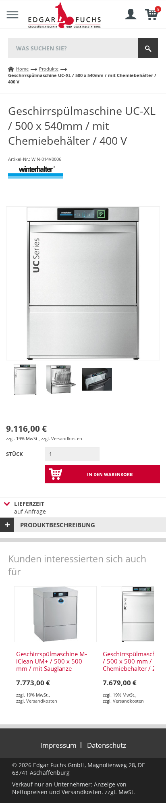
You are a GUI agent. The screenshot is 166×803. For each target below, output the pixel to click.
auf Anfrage (30, 507)
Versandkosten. (82, 792)
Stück (14, 454)
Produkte (48, 69)
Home (22, 69)
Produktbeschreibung (57, 525)
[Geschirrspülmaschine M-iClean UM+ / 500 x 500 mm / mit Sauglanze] (55, 614)
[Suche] (148, 48)
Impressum (58, 745)
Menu (12, 14)
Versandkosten (66, 438)
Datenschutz (106, 745)
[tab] (83, 525)
